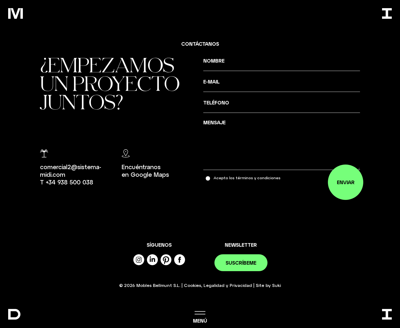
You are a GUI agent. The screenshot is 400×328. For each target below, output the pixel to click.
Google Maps (150, 174)
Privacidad (241, 285)
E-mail (211, 81)
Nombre (213, 60)
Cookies (192, 285)
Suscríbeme (241, 263)
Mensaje (214, 122)
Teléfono (216, 102)
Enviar (346, 182)
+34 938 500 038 (69, 181)
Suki (276, 285)
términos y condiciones (258, 177)
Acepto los (247, 177)
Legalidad (214, 285)
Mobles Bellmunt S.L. (158, 285)
